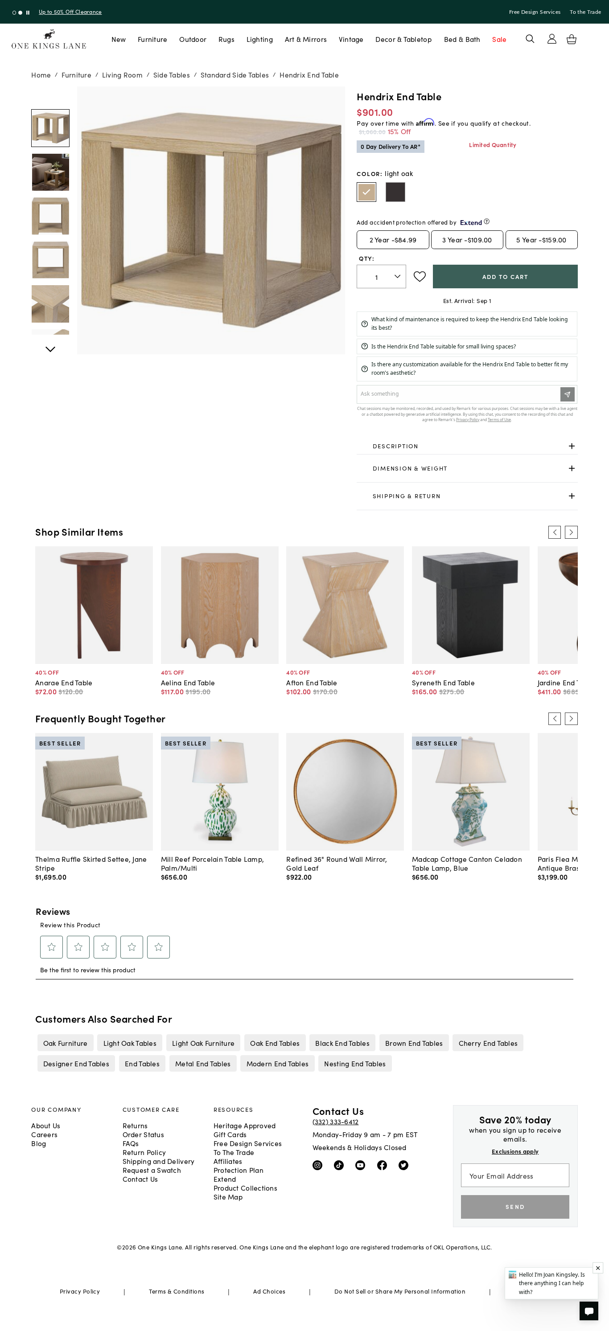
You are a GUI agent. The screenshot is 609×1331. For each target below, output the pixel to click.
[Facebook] (384, 1164)
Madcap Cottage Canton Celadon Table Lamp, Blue (467, 863)
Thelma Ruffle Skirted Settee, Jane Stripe (91, 863)
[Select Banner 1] (20, 13)
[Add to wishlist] (420, 277)
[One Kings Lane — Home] (49, 39)
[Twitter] (405, 1164)
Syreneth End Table (443, 682)
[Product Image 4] (50, 304)
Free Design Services (535, 12)
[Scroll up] (50, 344)
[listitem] (65, 1042)
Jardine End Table (566, 682)
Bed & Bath (462, 39)
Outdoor (192, 39)
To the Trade (585, 12)
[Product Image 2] (50, 216)
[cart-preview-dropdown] (571, 39)
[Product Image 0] (50, 128)
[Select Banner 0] (14, 13)
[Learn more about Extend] (487, 221)
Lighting (260, 39)
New (118, 39)
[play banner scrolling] (28, 13)
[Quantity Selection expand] (398, 276)
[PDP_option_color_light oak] (366, 192)
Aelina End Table (188, 682)
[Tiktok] (341, 1164)
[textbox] (381, 276)
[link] (467, 446)
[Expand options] (572, 446)
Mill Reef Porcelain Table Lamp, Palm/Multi (212, 863)
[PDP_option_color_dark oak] (395, 192)
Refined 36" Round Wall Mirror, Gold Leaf (336, 863)
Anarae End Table (63, 682)
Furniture (152, 39)
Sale (499, 39)
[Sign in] (552, 39)
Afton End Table (311, 682)
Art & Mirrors (306, 39)
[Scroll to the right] (571, 532)
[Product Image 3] (50, 260)
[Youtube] (362, 1164)
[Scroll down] (50, 96)
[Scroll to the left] (554, 532)
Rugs (226, 39)
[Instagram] (319, 1164)
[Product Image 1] (50, 172)
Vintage (351, 39)
